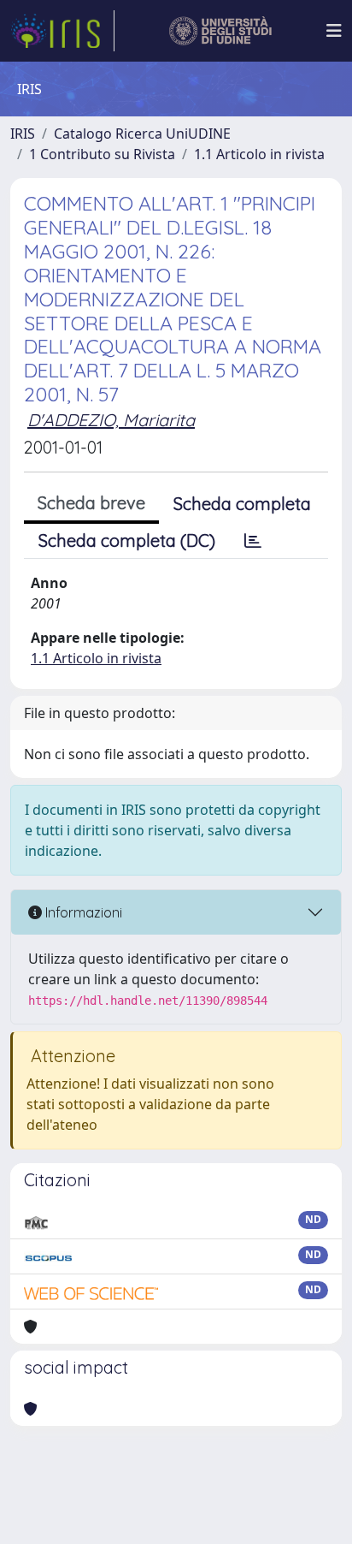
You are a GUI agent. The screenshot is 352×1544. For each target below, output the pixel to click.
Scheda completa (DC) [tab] (126, 540)
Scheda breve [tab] (91, 503)
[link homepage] (62, 30)
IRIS (22, 133)
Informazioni (82, 912)
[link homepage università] (221, 30)
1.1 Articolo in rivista (259, 154)
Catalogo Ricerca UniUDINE (142, 133)
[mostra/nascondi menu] (334, 30)
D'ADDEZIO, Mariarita (111, 420)
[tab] (253, 541)
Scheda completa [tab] (242, 503)
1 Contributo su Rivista (102, 154)
